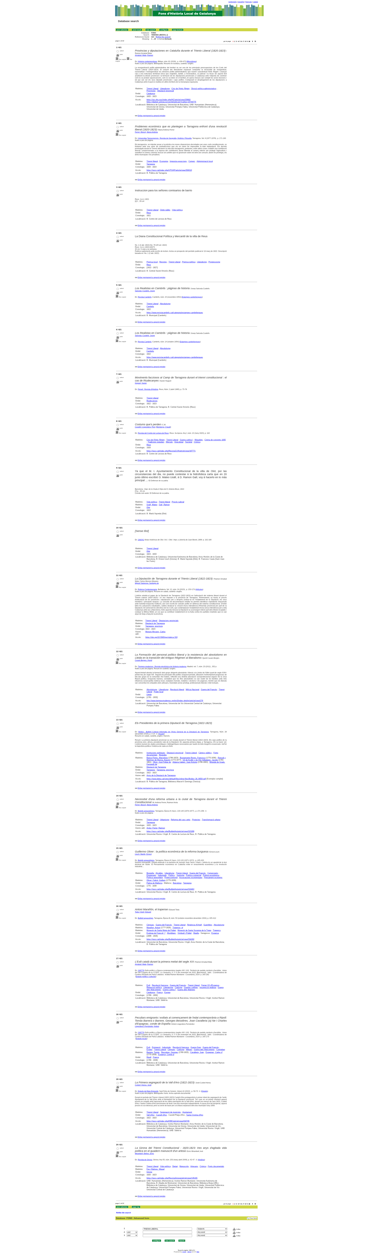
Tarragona (151, 164)
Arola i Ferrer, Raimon (156, 828)
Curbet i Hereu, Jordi (143, 1085)
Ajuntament (187, 1112)
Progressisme (214, 262)
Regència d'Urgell (194, 925)
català (255, 2)
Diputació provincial (165, 91)
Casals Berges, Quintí (143, 660)
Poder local (158, 692)
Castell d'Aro (161, 1115)
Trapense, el (178, 928)
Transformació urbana (211, 820)
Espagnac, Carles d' (214, 1052)
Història (201, 1160)
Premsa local (152, 262)
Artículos (199, 589)
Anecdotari (178, 442)
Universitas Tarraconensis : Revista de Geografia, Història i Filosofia (165, 138)
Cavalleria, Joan (197, 1052)
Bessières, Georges (169, 1052)
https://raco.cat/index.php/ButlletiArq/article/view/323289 (170, 831)
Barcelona (177, 883)
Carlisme (178, 987)
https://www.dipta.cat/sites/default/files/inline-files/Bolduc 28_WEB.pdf (176, 779)
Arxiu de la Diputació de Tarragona (161, 775)
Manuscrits (184, 1166)
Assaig (161, 734)
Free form (253, 1218)
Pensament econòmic (213, 877)
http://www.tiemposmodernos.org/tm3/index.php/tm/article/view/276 (175, 701)
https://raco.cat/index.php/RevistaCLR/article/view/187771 (171, 451)
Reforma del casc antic (180, 820)
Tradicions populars (156, 442)
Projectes (196, 820)
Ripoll (149, 1057)
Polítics (171, 875)
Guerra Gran (196, 1047)
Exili (148, 985)
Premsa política (188, 262)
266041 (141, 540)
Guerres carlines (191, 987)
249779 (141, 970)
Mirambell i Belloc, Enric (144, 1154)
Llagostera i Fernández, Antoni (147, 1026)
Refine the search (163, 37)
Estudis (204, 1091)
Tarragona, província (154, 626)
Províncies (151, 91)
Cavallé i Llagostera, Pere (145, 427)
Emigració (156, 1047)
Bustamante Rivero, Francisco (193, 758)
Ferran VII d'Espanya (210, 985)
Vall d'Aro (150, 1115)
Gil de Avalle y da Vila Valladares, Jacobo (200, 760)
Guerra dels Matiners (186, 990)
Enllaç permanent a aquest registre (151, 116)
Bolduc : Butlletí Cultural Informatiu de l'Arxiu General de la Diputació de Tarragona (173, 732)
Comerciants (212, 873)
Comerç (192, 161)
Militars (189, 1049)
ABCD (189, 1252)
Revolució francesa (160, 985)
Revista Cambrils (145, 297)
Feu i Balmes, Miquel (155, 1169)
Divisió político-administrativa (203, 88)
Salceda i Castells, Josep (145, 291)
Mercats (169, 442)
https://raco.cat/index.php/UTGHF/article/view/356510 (169, 170)
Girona (149, 1172)
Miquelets (199, 440)
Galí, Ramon (164, 505)
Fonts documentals (216, 1166)
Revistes (163, 262)
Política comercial (193, 875)
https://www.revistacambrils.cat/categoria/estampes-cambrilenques (175, 313)
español (241, 2)
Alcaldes (159, 873)
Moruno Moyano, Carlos (155, 632)
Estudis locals (141, 1039)
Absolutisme (165, 304)
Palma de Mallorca (154, 883)
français (249, 2)
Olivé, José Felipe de (162, 762)
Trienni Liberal (152, 88)
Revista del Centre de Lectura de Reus (153, 433)
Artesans (194, 1166)
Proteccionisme (171, 877)
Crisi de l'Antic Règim (180, 88)
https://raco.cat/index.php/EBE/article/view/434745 (168, 1121)
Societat (188, 442)
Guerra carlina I (186, 440)
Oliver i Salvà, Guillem (156, 880)
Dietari (175, 1166)
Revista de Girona (145, 1160)
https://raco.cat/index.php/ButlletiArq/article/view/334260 (170, 939)
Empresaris (151, 875)
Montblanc (171, 933)
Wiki (198, 1252)
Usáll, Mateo (152, 505)
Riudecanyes (152, 401)
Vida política (177, 210)
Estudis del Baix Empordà (148, 1091)
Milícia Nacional (192, 689)
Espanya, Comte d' (166, 1054)
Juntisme (180, 875)
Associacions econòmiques (190, 877)
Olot (148, 507)
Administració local (205, 161)
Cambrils (150, 306)
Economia (164, 161)
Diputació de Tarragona (155, 623)
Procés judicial (178, 502)
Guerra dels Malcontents (204, 1049)
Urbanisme (164, 820)
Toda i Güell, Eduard (143, 912)
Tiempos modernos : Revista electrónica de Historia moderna (162, 667)
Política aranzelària (155, 877)
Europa (167, 992)
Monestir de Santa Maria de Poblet (161, 930)
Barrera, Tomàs (153, 1052)
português (232, 2)
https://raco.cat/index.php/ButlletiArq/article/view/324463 (170, 889)
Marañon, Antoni (153, 928)
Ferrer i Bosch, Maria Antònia (146, 132)
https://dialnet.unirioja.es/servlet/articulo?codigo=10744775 (171, 102)
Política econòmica (211, 875)
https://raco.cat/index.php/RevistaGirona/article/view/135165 (172, 1178)
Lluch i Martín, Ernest (143, 854)
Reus (149, 213)
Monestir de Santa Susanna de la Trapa (194, 930)
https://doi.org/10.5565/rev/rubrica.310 (161, 637)
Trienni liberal (152, 161)
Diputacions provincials (168, 621)
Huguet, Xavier (141, 383)
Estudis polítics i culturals (146, 977)
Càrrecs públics (205, 753)
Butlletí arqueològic (145, 918)
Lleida (149, 694)
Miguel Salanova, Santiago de (147, 583)
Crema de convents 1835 (215, 440)
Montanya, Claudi (163, 427)
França (160, 992)
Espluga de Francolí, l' (156, 933)
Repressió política (154, 987)
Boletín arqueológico (146, 811)
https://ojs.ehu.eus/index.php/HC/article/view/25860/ (169, 100)
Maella (196, 933)
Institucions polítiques (156, 753)
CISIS (184, 1252)
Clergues (150, 925)
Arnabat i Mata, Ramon (144, 55)
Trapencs (217, 930)
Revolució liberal (177, 689)
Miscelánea (191, 61)
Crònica (197, 442)
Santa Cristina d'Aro (194, 1115)
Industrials (162, 875)
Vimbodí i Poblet (185, 933)
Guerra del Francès (209, 689)
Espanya (215, 933)
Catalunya (151, 93)
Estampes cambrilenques (192, 297)
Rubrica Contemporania (147, 589)
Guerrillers (208, 925)
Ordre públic (165, 210)
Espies (149, 1049)
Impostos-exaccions (178, 161)
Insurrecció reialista (208, 987)
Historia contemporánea (147, 61)
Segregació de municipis (170, 1112)
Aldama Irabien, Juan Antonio (185, 762)
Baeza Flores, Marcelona (157, 758)
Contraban (220, 1049)
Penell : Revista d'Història (148, 389)
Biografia (163, 755)
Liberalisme (165, 88)
